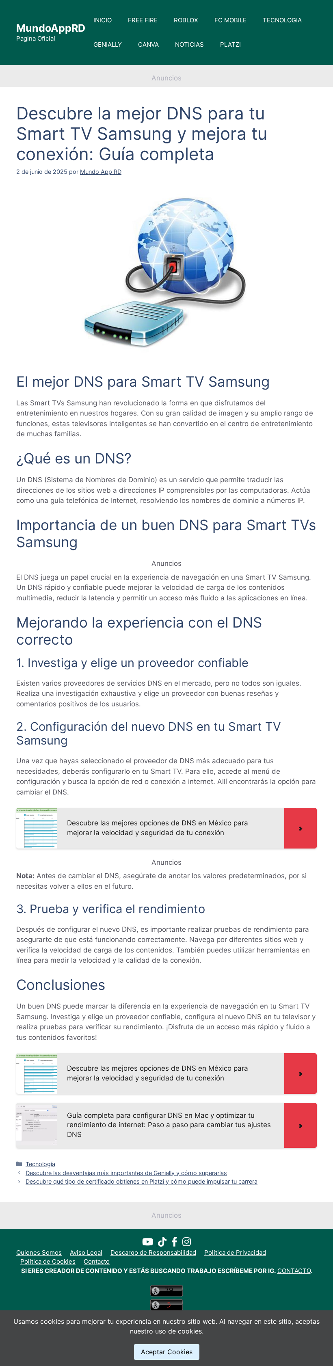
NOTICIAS (189, 44)
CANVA (148, 44)
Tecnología (40, 1163)
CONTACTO (294, 1271)
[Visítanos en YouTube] (150, 1243)
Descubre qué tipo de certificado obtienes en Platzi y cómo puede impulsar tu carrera (141, 1181)
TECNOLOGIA (282, 20)
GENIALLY (107, 44)
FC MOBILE (230, 20)
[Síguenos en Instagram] (186, 1243)
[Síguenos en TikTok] (164, 1243)
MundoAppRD (50, 28)
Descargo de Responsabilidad (153, 1252)
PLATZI (230, 44)
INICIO (102, 20)
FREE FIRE (143, 20)
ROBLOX (186, 20)
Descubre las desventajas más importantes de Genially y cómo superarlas (126, 1172)
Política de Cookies (48, 1261)
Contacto (97, 1261)
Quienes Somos (39, 1252)
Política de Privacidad (235, 1252)
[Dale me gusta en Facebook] (176, 1243)
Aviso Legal (86, 1252)
